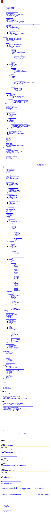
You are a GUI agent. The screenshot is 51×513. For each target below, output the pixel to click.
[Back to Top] (2, 1)
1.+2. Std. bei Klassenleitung (7, 460)
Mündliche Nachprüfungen (7, 448)
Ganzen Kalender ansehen (6, 483)
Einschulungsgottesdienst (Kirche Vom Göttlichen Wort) (13, 465)
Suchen (4, 380)
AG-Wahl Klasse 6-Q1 (5, 477)
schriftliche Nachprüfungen (7, 445)
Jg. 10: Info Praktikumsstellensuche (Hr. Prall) (11, 481)
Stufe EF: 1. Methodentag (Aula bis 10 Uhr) (10, 452)
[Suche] (3, 162)
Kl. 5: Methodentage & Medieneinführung (10, 474)
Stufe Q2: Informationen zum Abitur (9, 456)
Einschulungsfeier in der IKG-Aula (8, 470)
